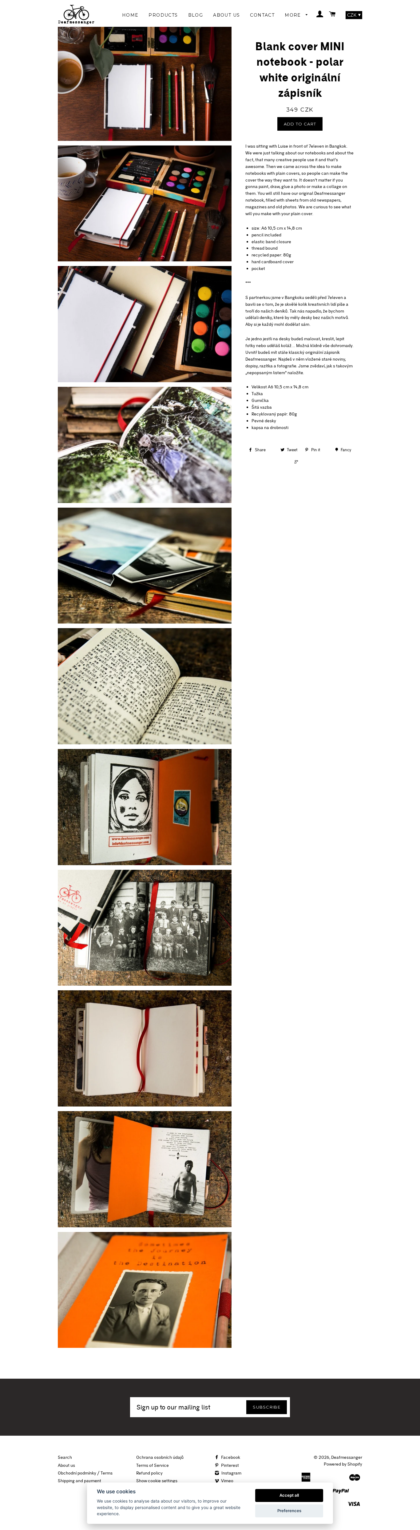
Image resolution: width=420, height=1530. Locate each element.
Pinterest (229, 1465)
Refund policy (149, 1473)
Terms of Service (152, 1465)
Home (130, 15)
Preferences (289, 1510)
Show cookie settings (156, 1480)
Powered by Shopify (343, 1464)
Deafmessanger (346, 1457)
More (294, 15)
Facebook (230, 1457)
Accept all (289, 1495)
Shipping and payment (79, 1480)
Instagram (230, 1473)
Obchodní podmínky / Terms (85, 1473)
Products (163, 15)
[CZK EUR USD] (354, 15)
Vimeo (226, 1480)
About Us (226, 15)
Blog (195, 15)
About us (66, 1465)
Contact (262, 15)
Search (65, 1457)
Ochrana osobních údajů (160, 1457)
